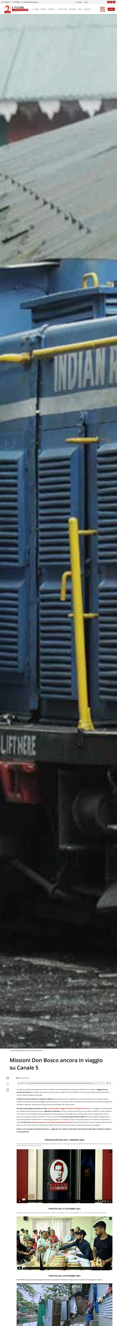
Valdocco (86, 2)
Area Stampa (79, 2)
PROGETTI (43, 9)
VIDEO (80, 9)
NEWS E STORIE (62, 9)
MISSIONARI (72, 9)
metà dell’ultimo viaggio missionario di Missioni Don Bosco (69, 1108)
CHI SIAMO (36, 9)
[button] (7, 1078)
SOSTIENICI (51, 9)
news (12, 1050)
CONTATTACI (87, 9)
